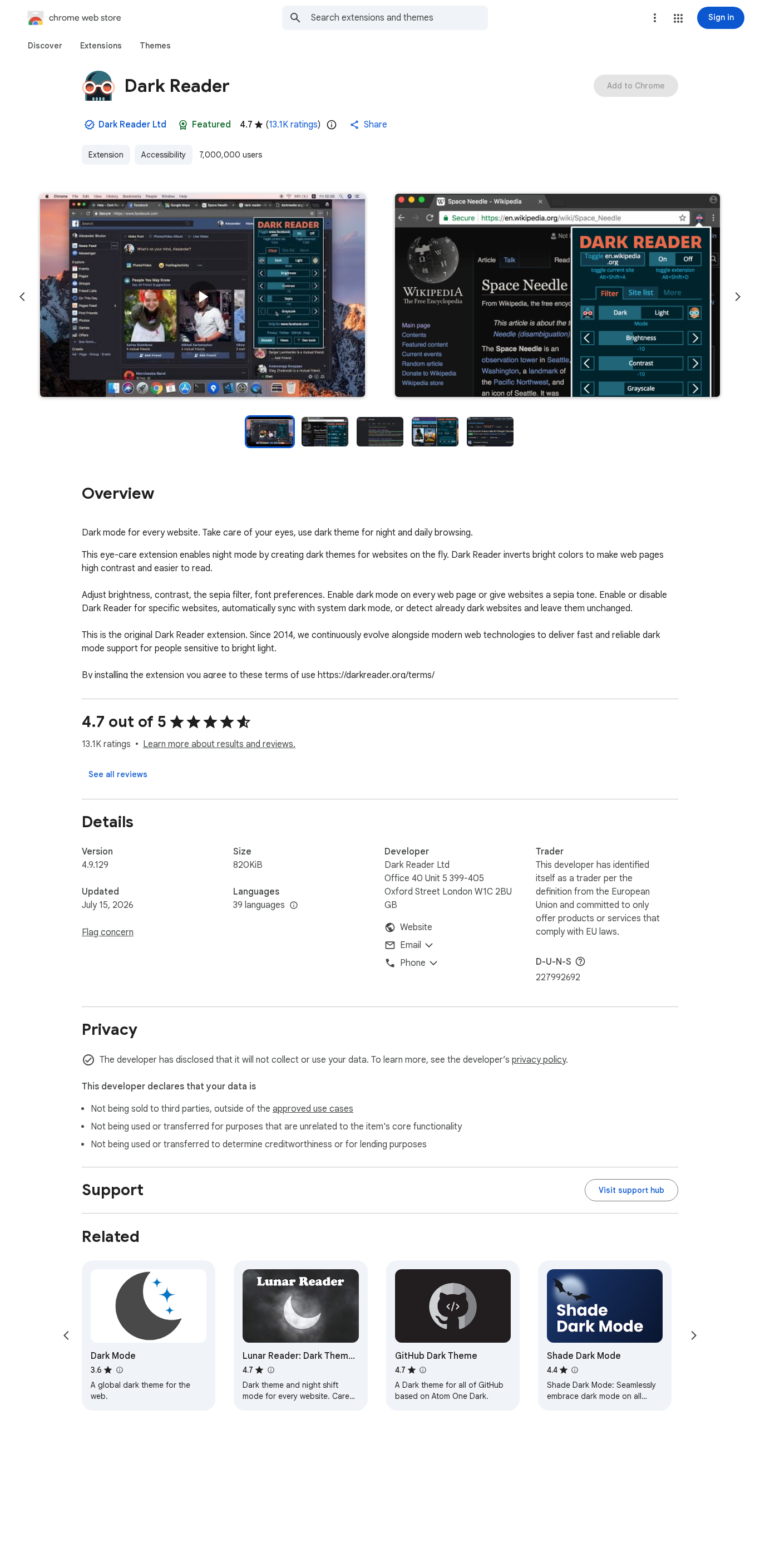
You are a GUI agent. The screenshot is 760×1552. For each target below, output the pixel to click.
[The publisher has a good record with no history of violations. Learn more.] (89, 124)
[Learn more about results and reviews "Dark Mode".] (119, 1370)
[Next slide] (738, 297)
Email (410, 945)
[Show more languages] (293, 905)
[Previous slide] (22, 297)
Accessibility (163, 155)
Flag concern (108, 932)
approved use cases (313, 1108)
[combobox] (399, 17)
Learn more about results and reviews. (219, 744)
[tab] (45, 46)
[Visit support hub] (631, 1190)
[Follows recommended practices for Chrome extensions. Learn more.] (183, 124)
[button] (678, 18)
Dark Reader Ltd (132, 124)
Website (416, 927)
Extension (106, 155)
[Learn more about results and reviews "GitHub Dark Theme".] (422, 1370)
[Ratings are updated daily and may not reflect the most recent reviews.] (331, 125)
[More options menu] (655, 18)
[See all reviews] (118, 774)
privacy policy (539, 1059)
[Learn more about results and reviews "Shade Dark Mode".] (574, 1370)
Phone (413, 963)
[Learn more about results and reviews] (580, 961)
